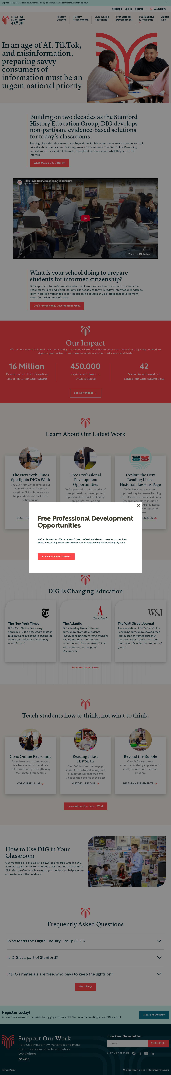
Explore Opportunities (56, 557)
